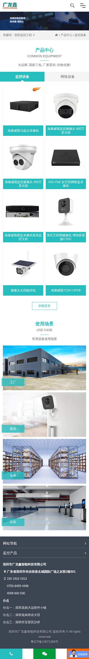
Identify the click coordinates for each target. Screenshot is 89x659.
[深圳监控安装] (10, 5)
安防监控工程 (23, 35)
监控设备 (80, 35)
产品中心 (66, 35)
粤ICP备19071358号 (44, 641)
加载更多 (44, 305)
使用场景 (44, 326)
